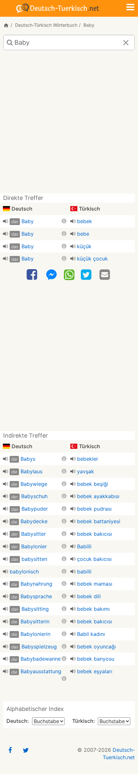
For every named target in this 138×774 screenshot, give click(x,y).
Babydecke (34, 521)
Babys (28, 459)
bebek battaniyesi (98, 521)
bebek (84, 221)
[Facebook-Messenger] (51, 274)
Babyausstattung (41, 671)
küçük (84, 246)
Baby (28, 221)
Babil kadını (91, 634)
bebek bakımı (93, 609)
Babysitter (33, 534)
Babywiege (34, 484)
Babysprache (36, 596)
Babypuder (35, 508)
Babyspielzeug (39, 646)
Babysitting (35, 609)
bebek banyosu (95, 659)
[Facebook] (32, 274)
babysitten (34, 559)
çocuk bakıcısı (94, 559)
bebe (83, 234)
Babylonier (34, 546)
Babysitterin (35, 621)
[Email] (105, 274)
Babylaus (31, 471)
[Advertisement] (69, 124)
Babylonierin (35, 634)
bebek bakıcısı (94, 534)
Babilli (84, 546)
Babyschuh (34, 496)
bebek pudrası (94, 508)
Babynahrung (36, 583)
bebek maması (94, 583)
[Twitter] (87, 274)
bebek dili (89, 596)
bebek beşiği (92, 484)
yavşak (85, 471)
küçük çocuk (92, 258)
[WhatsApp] (69, 274)
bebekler (87, 459)
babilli (84, 571)
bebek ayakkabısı (98, 496)
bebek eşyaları (94, 671)
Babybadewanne (41, 659)
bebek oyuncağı (96, 646)
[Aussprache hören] (5, 221)
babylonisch (24, 571)
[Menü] (130, 8)
